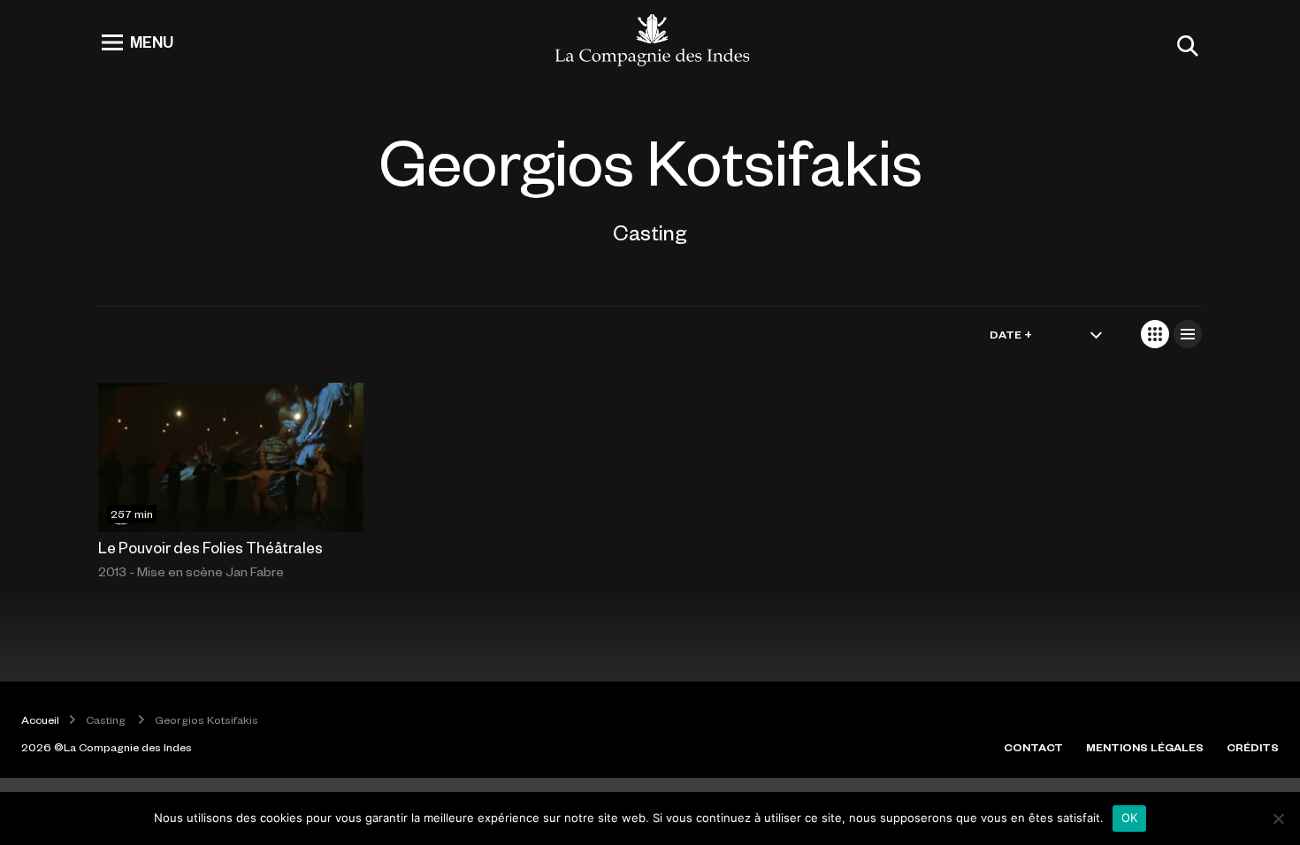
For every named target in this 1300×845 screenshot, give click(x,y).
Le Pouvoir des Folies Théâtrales (210, 547)
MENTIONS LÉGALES (1145, 747)
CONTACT (1033, 747)
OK (1129, 818)
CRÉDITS (1253, 747)
